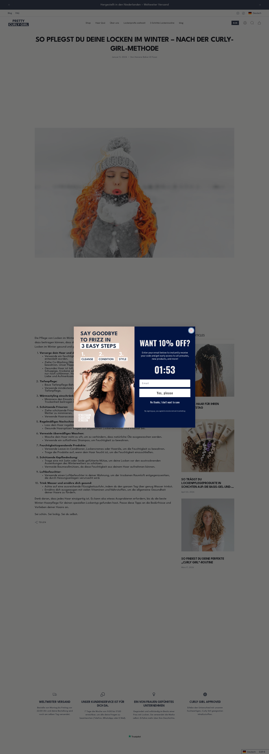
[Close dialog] (191, 330)
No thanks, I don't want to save (164, 402)
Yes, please (165, 393)
